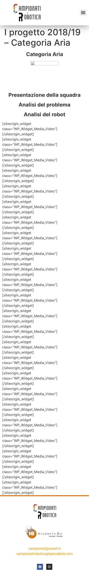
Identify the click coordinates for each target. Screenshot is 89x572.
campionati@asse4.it (45, 548)
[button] (83, 12)
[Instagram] (49, 567)
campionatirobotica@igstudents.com (44, 554)
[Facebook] (40, 567)
